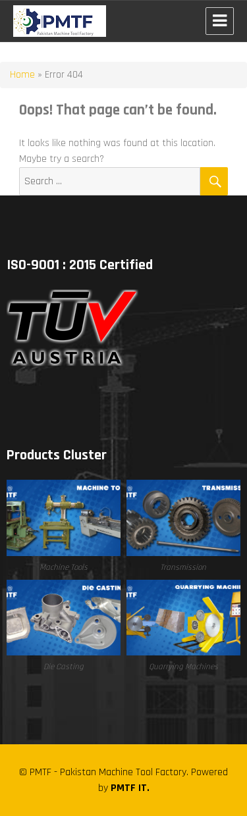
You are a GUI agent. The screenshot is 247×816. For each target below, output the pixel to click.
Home (22, 75)
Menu (220, 21)
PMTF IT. (130, 788)
